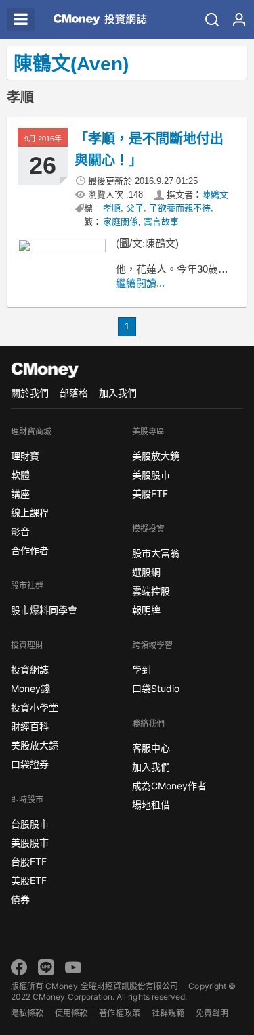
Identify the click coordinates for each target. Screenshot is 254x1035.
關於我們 (30, 392)
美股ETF (29, 880)
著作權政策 (119, 1013)
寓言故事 (161, 221)
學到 (141, 669)
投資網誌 (30, 669)
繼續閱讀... (140, 283)
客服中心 (151, 748)
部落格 (74, 392)
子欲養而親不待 (180, 208)
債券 (20, 899)
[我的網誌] (239, 20)
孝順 (112, 208)
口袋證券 (30, 764)
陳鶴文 (215, 194)
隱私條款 (27, 1013)
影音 (20, 531)
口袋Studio (155, 688)
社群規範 (168, 1013)
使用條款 (71, 1013)
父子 (135, 208)
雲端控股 (151, 591)
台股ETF (29, 861)
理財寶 (25, 455)
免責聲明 (212, 1013)
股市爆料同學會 (44, 610)
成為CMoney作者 (169, 785)
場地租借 (151, 804)
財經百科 (30, 726)
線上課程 (30, 512)
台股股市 (30, 823)
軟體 (20, 474)
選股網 (146, 572)
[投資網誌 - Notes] (96, 19)
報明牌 (146, 610)
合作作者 (30, 550)
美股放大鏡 (34, 745)
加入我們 (118, 392)
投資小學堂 (34, 707)
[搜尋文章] (212, 20)
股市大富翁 (155, 553)
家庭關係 (120, 221)
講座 (20, 493)
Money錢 (30, 688)
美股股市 (30, 842)
